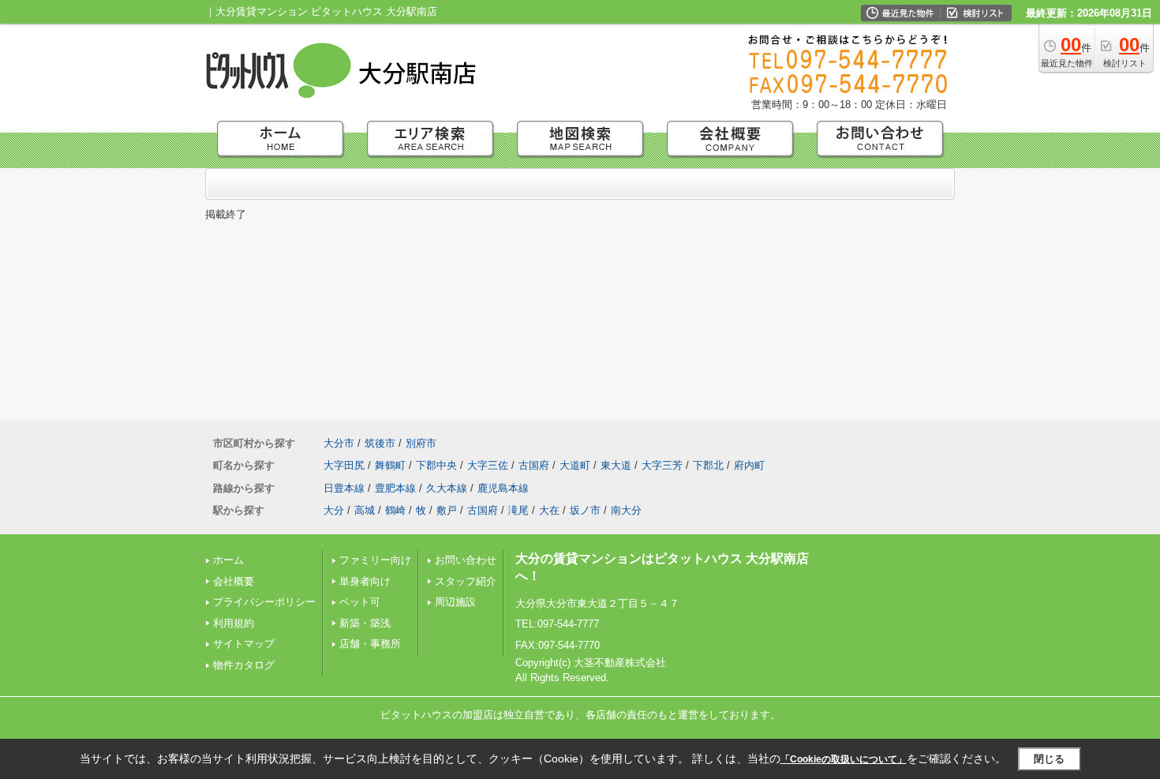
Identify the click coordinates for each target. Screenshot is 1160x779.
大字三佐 (487, 465)
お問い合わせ (465, 560)
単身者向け (365, 581)
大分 (334, 510)
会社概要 (233, 581)
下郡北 (708, 465)
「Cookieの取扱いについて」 (843, 759)
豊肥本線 (395, 488)
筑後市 (380, 443)
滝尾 (518, 510)
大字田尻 (344, 465)
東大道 (616, 465)
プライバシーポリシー (264, 602)
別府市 (421, 443)
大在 (549, 510)
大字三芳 (662, 465)
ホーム (228, 560)
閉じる (1049, 759)
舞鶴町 (390, 465)
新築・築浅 (365, 623)
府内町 (749, 465)
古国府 (533, 465)
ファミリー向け (375, 560)
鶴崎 (395, 510)
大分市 (339, 443)
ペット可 (359, 602)
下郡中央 (436, 465)
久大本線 (446, 488)
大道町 (574, 465)
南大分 (626, 510)
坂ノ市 (585, 510)
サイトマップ (244, 644)
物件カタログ (244, 665)
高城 (364, 510)
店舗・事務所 (370, 644)
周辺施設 (455, 602)
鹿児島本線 (503, 488)
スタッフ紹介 (465, 581)
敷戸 (446, 510)
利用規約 (233, 623)
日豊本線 (344, 488)
